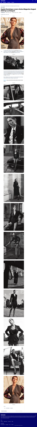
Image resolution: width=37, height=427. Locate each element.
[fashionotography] (3, 0)
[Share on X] (3, 16)
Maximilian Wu (3, 12)
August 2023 (13, 51)
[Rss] (35, 415)
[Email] (6, 16)
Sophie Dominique (16, 50)
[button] (31, 0)
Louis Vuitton (12, 52)
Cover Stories (3, 7)
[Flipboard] (34, 415)
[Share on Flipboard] (5, 16)
